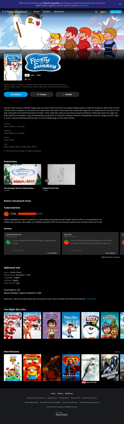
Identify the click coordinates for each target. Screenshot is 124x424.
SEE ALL (117, 352)
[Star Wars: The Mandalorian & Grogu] (110, 367)
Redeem (46, 11)
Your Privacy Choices (69, 402)
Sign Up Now (115, 12)
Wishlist (68, 94)
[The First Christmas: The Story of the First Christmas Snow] (110, 325)
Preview (43, 94)
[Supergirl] (71, 367)
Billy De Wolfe (21, 147)
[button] (22, 174)
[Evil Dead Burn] (52, 367)
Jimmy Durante (9, 147)
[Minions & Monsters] (32, 367)
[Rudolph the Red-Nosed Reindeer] (32, 325)
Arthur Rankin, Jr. (10, 126)
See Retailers (16, 94)
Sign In (103, 12)
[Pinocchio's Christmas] (71, 325)
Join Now (84, 5)
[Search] (96, 12)
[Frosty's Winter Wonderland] (90, 325)
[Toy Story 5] (13, 367)
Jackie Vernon (32, 147)
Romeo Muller (9, 140)
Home (36, 11)
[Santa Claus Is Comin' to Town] (13, 325)
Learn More (91, 299)
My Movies (59, 11)
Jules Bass (21, 126)
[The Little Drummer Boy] (52, 325)
